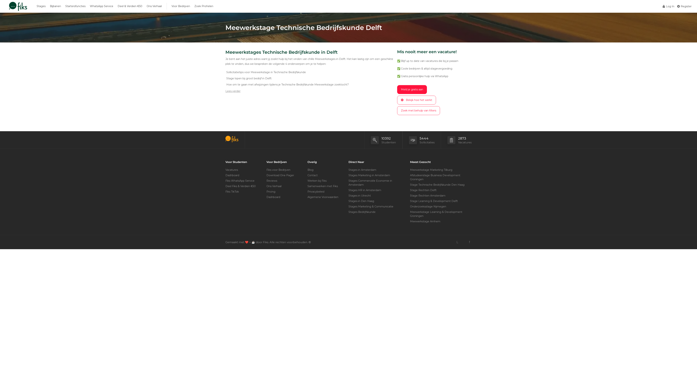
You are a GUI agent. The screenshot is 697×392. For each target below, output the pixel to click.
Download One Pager (280, 175)
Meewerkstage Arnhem (425, 221)
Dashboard (232, 175)
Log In (669, 6)
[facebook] (469, 242)
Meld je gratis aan (412, 89)
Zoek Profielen (203, 6)
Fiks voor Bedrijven (278, 170)
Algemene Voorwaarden (322, 197)
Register (686, 6)
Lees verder (233, 91)
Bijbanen (55, 6)
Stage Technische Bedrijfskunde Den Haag (437, 184)
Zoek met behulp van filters (418, 110)
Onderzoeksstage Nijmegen (428, 206)
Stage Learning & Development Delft (434, 201)
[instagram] (463, 242)
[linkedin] (457, 242)
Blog (310, 170)
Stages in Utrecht (359, 195)
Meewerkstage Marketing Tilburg (431, 170)
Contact (312, 175)
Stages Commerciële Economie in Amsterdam (370, 182)
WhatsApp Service (101, 6)
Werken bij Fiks (317, 180)
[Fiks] (18, 8)
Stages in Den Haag (361, 201)
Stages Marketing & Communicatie (370, 206)
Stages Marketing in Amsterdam (369, 175)
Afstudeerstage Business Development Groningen (435, 177)
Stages (41, 6)
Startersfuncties (75, 6)
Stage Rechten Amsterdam (427, 195)
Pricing (270, 191)
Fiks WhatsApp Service (239, 180)
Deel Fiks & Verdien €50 (240, 186)
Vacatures (231, 170)
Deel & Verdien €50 (130, 6)
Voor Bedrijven (181, 6)
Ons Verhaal (154, 6)
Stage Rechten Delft (423, 190)
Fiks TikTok (232, 191)
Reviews (271, 180)
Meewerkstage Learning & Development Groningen (436, 214)
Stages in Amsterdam (362, 170)
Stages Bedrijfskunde (362, 212)
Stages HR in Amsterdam (364, 190)
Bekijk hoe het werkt (419, 100)
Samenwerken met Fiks (322, 186)
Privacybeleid (315, 191)
